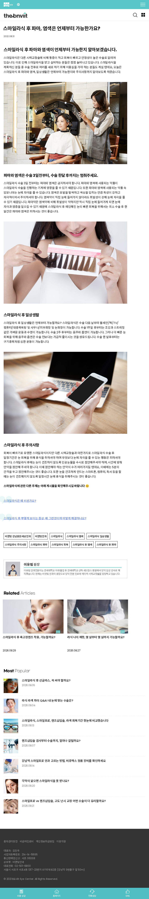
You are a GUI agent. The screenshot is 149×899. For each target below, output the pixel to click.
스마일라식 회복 (60, 544)
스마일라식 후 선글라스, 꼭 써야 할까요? (46, 680)
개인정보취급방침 (45, 841)
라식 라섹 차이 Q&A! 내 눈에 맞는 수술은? (47, 700)
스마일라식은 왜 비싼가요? (20, 501)
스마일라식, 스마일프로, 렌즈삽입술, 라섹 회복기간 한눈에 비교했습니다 (65, 721)
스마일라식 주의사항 (15, 544)
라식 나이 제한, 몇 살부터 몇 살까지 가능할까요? (95, 637)
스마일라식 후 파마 (106, 544)
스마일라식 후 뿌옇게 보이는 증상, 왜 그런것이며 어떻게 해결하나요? (45, 518)
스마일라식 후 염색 (82, 544)
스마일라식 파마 (39, 544)
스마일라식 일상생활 (98, 536)
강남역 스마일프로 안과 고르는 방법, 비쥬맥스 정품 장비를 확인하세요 (64, 761)
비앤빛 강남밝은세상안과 (18, 536)
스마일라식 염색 (75, 536)
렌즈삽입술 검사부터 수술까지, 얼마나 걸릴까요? (51, 741)
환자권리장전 (11, 841)
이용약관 (61, 841)
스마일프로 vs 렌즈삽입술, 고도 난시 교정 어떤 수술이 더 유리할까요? (64, 801)
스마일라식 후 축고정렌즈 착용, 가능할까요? (29, 637)
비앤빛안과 (41, 536)
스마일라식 (56, 536)
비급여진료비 (27, 841)
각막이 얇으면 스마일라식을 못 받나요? (45, 781)
